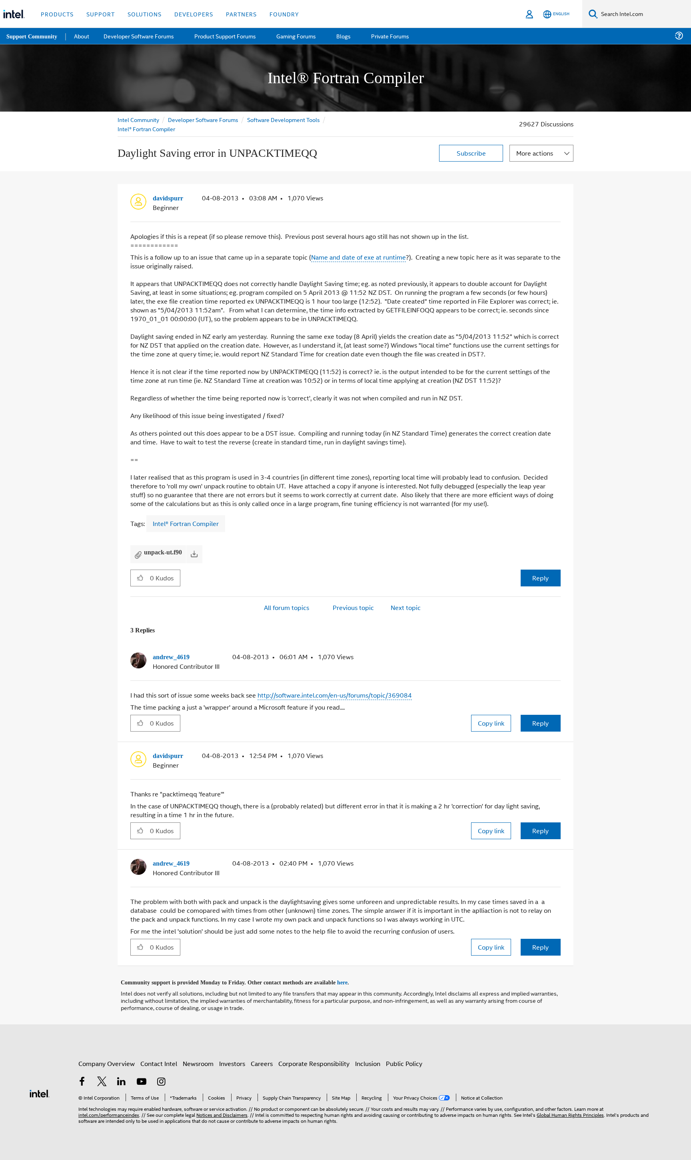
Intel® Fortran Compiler (146, 128)
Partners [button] (241, 14)
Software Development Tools (283, 119)
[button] (557, 200)
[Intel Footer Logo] (40, 1090)
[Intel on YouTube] (141, 1079)
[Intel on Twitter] (102, 1079)
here (349, 980)
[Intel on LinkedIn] (121, 1079)
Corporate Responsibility (313, 1061)
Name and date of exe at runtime (358, 256)
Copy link (491, 722)
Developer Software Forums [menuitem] (140, 36)
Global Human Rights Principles (570, 1112)
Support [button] (100, 14)
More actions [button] (534, 153)
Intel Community (138, 119)
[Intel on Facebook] (82, 1079)
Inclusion (367, 1061)
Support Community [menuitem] (32, 36)
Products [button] (57, 14)
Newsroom (198, 1061)
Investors (232, 1061)
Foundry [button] (284, 14)
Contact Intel (158, 1061)
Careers (262, 1061)
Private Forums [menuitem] (388, 36)
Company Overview (106, 1061)
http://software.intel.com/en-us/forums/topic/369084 (335, 694)
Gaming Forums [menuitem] (296, 36)
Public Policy (404, 1061)
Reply (540, 577)
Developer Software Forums (203, 119)
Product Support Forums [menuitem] (226, 36)
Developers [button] (193, 14)
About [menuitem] (83, 36)
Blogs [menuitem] (343, 36)
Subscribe (471, 153)
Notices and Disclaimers (222, 1112)
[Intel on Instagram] (161, 1079)
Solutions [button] (145, 14)
